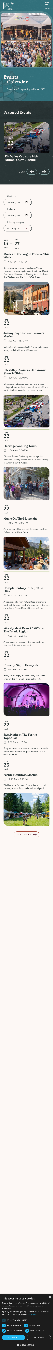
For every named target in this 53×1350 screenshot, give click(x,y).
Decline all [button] (38, 1337)
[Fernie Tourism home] (8, 6)
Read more (32, 1314)
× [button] (50, 1297)
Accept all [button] (13, 1337)
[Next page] (44, 172)
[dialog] (26, 1322)
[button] (26, 1345)
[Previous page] (31, 172)
